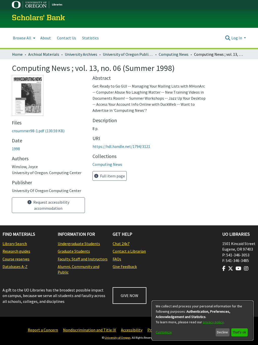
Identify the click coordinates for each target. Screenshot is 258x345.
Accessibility (131, 329)
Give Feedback (125, 266)
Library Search (15, 243)
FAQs (117, 258)
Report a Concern (43, 329)
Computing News (173, 54)
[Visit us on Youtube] (238, 268)
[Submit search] (228, 38)
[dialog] (202, 320)
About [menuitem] (45, 37)
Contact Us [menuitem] (66, 37)
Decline (222, 332)
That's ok (239, 332)
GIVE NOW (129, 295)
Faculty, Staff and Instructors (83, 258)
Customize (164, 332)
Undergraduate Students (79, 243)
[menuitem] (23, 38)
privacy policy (213, 322)
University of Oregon (118, 337)
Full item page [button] (112, 175)
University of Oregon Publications (128, 54)
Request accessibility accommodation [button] (51, 205)
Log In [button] (237, 37)
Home (17, 54)
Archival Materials (43, 54)
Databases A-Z (15, 266)
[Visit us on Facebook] (223, 268)
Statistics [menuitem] (90, 37)
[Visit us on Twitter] (230, 268)
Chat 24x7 (121, 243)
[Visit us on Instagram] (246, 268)
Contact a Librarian (129, 251)
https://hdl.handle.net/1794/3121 (121, 146)
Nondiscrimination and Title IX (89, 329)
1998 (16, 148)
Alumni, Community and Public (78, 269)
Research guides (16, 251)
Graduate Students (74, 251)
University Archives (81, 54)
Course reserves (16, 258)
